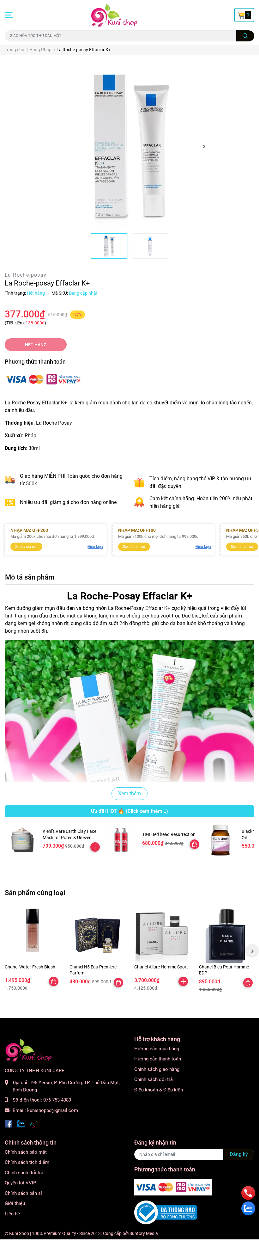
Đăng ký (239, 1154)
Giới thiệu (15, 1203)
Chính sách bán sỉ (23, 1193)
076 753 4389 (57, 1100)
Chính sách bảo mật (26, 1152)
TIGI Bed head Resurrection (169, 834)
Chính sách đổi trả (153, 1079)
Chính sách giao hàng (156, 1069)
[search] (245, 35)
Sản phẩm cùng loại (35, 892)
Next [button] (204, 146)
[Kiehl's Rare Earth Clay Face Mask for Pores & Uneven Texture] (21, 840)
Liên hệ (12, 1214)
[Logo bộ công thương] (165, 1212)
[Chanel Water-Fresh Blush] (32, 935)
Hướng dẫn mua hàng (156, 1049)
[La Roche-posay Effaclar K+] (129, 146)
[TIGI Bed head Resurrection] (121, 840)
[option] (129, 146)
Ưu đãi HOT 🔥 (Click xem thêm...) (129, 811)
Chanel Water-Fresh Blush (30, 966)
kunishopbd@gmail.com (52, 1110)
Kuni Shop (19, 1233)
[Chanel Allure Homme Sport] (162, 935)
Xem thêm (129, 793)
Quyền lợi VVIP (20, 1183)
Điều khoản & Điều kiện (158, 1090)
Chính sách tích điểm (27, 1162)
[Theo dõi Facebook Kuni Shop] (8, 1122)
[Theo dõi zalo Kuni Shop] (21, 1122)
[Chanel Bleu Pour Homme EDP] (226, 935)
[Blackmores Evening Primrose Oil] (220, 840)
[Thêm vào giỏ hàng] (95, 847)
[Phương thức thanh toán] (43, 379)
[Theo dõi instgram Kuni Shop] (34, 1122)
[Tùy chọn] (194, 844)
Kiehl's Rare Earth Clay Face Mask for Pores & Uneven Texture (69, 837)
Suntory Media (144, 1233)
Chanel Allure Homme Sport (161, 966)
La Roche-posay (26, 275)
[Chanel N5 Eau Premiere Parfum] (97, 935)
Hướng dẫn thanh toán (157, 1059)
